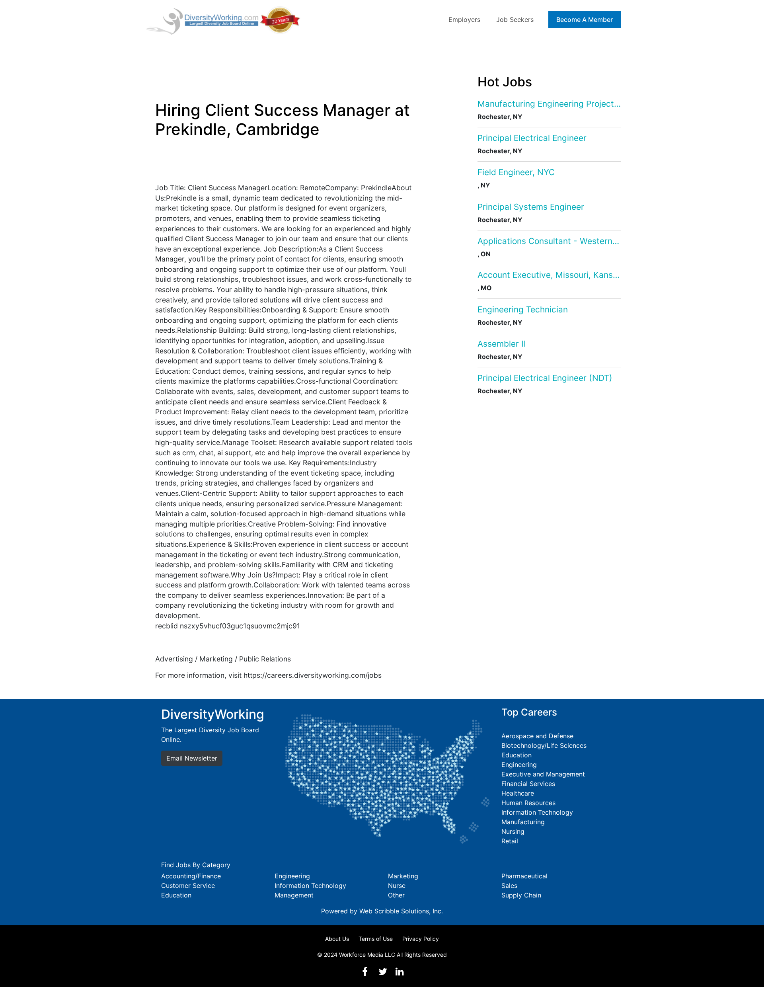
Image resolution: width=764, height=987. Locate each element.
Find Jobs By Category (195, 865)
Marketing (403, 876)
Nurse (396, 885)
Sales (509, 885)
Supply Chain (521, 895)
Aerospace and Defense (537, 736)
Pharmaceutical (524, 876)
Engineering (519, 765)
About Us (337, 938)
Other (396, 895)
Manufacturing (523, 822)
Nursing (512, 831)
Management (294, 895)
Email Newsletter (191, 758)
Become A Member (584, 19)
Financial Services (528, 784)
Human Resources (528, 803)
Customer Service (188, 885)
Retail (509, 841)
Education (516, 755)
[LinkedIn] (399, 971)
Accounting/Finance (191, 876)
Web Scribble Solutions (394, 911)
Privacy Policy (420, 938)
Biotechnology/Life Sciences (544, 745)
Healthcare (517, 793)
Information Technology (537, 812)
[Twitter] (383, 971)
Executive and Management (543, 774)
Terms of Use (376, 938)
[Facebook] (365, 971)
